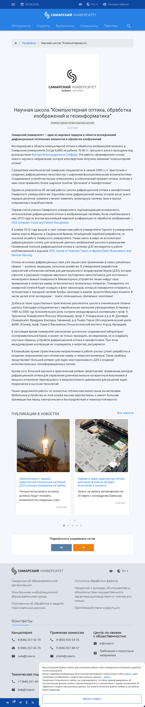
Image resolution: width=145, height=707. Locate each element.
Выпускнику (65, 26)
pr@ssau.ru (107, 643)
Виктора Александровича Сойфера (54, 154)
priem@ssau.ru (65, 656)
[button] (92, 4)
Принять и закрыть (92, 699)
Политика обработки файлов (96, 581)
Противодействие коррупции (97, 608)
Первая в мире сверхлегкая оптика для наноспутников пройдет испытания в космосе (101, 482)
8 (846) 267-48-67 (67, 648)
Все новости (125, 413)
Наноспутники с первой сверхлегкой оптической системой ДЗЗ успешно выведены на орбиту (42, 482)
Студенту (43, 26)
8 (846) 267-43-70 (29, 640)
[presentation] (70, 520)
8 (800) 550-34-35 (67, 640)
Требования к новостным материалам (117, 653)
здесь (127, 674)
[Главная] (15, 43)
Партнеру (111, 26)
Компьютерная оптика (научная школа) (72, 123)
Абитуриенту (21, 26)
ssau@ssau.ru (26, 656)
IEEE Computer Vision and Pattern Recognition (40, 222)
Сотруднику (89, 26)
